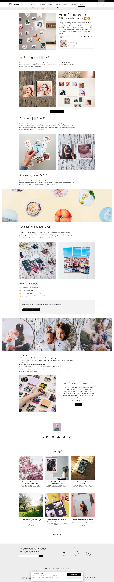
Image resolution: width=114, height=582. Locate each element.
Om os (62, 568)
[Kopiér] (91, 36)
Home (20, 8)
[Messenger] (85, 36)
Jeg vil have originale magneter (31, 309)
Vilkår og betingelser (51, 570)
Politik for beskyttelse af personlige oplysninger (36, 570)
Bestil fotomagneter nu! (57, 112)
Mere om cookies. (55, 577)
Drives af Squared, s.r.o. (82, 570)
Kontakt (67, 568)
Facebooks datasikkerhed (62, 570)
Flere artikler (57, 534)
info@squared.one (72, 570)
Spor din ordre (56, 568)
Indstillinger (74, 577)
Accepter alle (74, 574)
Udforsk (78, 405)
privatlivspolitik (43, 559)
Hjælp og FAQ (48, 568)
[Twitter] (88, 36)
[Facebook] (78, 36)
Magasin (24, 8)
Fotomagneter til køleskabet (78, 382)
